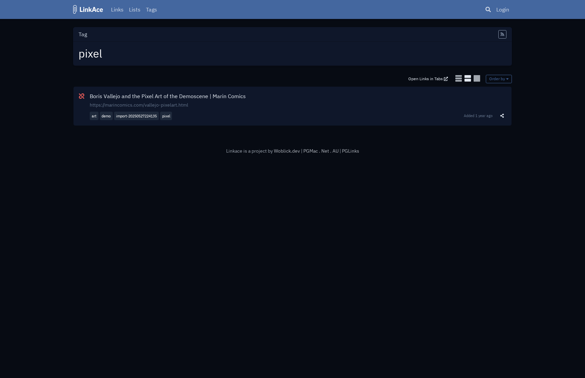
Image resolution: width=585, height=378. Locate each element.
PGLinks (350, 151)
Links (117, 9)
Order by (497, 78)
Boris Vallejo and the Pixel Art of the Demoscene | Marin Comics (168, 96)
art (94, 115)
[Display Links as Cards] (477, 78)
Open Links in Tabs (426, 78)
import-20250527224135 (136, 115)
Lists (134, 9)
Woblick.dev (287, 151)
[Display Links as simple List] (459, 78)
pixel (166, 115)
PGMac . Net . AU (321, 151)
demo (106, 115)
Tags (151, 9)
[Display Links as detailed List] (468, 78)
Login (502, 9)
